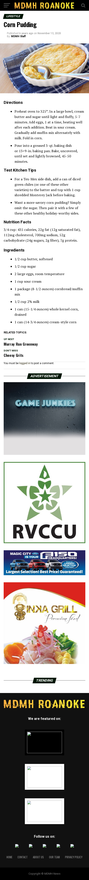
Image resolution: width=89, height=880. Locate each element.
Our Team (54, 857)
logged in (24, 363)
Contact (22, 857)
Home (9, 857)
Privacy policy (73, 857)
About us (38, 857)
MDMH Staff (18, 36)
